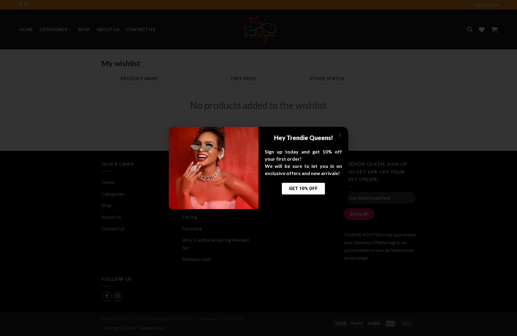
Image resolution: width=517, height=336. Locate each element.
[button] (340, 135)
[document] (258, 168)
